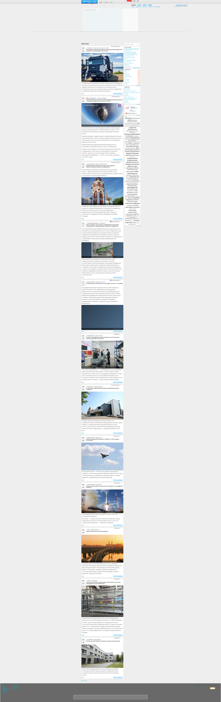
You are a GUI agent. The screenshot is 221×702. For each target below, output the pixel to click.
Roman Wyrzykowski (91, 98)
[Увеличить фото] (102, 250)
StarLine (126, 58)
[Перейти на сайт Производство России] (131, 113)
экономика (132, 220)
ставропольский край (132, 208)
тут (97, 10)
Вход (101, 2)
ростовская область (130, 196)
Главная (133, 5)
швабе (138, 218)
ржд (136, 191)
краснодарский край (132, 146)
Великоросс (127, 70)
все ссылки (138, 115)
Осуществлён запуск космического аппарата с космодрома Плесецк (104, 486)
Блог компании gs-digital (130, 57)
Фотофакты (127, 95)
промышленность (131, 190)
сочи (127, 205)
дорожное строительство (132, 128)
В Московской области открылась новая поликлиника (103, 641)
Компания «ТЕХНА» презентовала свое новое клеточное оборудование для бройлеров (103, 582)
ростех (134, 194)
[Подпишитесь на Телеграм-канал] (84, 22)
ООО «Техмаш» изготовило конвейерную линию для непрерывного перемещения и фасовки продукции (102, 225)
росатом (130, 192)
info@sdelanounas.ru (202, 686)
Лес (125, 77)
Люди (150, 5)
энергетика (129, 222)
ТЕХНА (88, 580)
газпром (126, 126)
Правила (134, 0)
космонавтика (132, 144)
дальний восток (133, 126)
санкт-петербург (134, 198)
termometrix (90, 48)
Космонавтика (98, 484)
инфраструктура (135, 139)
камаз (130, 143)
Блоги (145, 5)
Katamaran (127, 82)
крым (137, 148)
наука (135, 166)
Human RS (127, 80)
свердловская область (132, 200)
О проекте (133, 6)
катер (133, 143)
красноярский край (130, 148)
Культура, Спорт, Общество (101, 164)
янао (139, 222)
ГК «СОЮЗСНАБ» (128, 61)
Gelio (88, 529)
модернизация (132, 158)
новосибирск (129, 175)
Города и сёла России (95, 529)
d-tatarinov (127, 79)
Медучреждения (97, 639)
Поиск (138, 0)
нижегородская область (132, 168)
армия (130, 120)
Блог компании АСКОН (129, 55)
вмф (138, 123)
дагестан (129, 126)
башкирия (134, 120)
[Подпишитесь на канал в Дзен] (84, 25)
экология (128, 220)
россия (130, 194)
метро (130, 156)
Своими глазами (99, 335)
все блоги (138, 104)
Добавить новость (182, 5)
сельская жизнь (132, 201)
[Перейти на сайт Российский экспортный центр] (131, 111)
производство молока (132, 189)
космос (137, 144)
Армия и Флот (99, 437)
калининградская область (130, 141)
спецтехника (131, 205)
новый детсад (134, 177)
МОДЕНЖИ (127, 64)
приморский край (132, 185)
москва (128, 164)
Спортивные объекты (98, 386)
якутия (134, 222)
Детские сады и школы (100, 282)
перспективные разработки (132, 182)
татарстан (136, 214)
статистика (132, 210)
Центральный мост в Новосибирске (97, 531)
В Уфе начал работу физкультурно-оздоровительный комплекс (102, 388)
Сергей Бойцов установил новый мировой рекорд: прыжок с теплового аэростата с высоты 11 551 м (104, 100)
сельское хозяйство (132, 203)
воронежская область (136, 124)
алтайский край (135, 118)
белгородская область (132, 121)
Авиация (126, 94)
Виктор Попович (91, 164)
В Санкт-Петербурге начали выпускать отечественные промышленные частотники (102, 337)
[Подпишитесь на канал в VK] (84, 28)
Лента (139, 5)
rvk (125, 71)
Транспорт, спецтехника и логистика (101, 48)
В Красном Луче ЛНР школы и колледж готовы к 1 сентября (104, 283)
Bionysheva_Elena (91, 335)
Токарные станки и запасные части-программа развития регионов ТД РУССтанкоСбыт (132, 49)
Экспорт (126, 101)
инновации (129, 136)
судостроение (129, 214)
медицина (129, 155)
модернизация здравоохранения (132, 161)
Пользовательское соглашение (5, 690)
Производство (102, 223)
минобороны (133, 156)
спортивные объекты (132, 207)
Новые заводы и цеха (129, 97)
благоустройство (128, 123)
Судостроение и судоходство (130, 91)
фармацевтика (133, 217)
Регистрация (106, 2)
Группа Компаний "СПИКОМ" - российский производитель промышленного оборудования (131, 53)
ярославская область (132, 224)
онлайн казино (131, 181)
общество (127, 181)
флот (136, 217)
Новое (111, 2)
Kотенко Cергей (90, 484)
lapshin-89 (127, 73)
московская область (133, 165)
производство (132, 187)
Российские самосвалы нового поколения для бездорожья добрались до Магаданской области (104, 50)
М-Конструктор (128, 66)
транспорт (130, 216)
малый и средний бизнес (132, 151)
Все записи (84, 680)
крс (135, 148)
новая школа (130, 169)
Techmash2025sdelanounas (92, 223)
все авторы (138, 85)
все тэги (138, 225)
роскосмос (135, 192)
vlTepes (126, 83)
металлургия (135, 155)
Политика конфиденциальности (6, 688)
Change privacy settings (4, 692)
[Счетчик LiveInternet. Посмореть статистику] (212, 688)
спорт (137, 205)
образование (135, 180)
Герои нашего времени (102, 98)
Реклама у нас (150, 6)
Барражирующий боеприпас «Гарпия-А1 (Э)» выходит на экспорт (102, 439)
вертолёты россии (134, 123)
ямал (137, 222)
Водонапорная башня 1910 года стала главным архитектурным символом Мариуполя (100, 166)
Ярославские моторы (129, 63)
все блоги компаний (136, 67)
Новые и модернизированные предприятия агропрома (131, 99)
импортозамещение (132, 134)
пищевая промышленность (132, 184)
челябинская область (131, 218)
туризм (134, 215)
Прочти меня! (129, 0)
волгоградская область (129, 124)
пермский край (137, 181)
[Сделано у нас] (89, 2)
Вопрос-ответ (138, 6)
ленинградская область (132, 150)
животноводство (130, 131)
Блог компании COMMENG (130, 60)
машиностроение (132, 153)
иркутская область (132, 140)
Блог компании (157, 6)
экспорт (137, 220)
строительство (132, 212)
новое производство (133, 172)
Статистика (127, 102)
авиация (128, 118)
